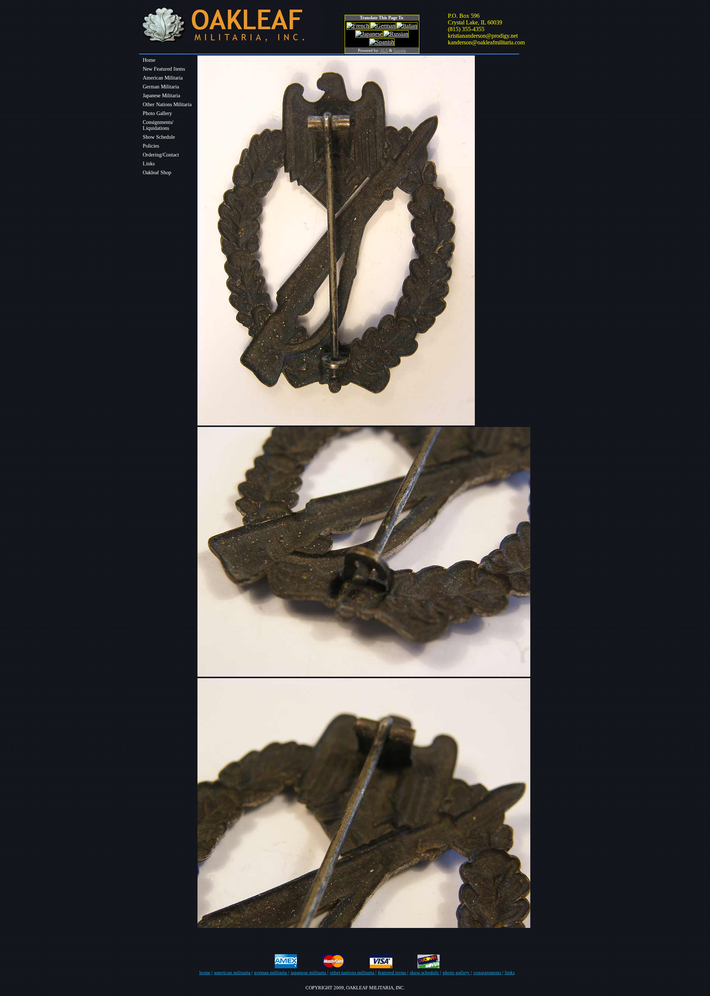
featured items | (393, 972)
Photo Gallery (157, 113)
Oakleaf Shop (157, 172)
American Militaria (163, 78)
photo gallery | (457, 972)
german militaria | (271, 972)
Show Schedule (159, 137)
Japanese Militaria (161, 95)
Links (149, 163)
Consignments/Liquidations (158, 125)
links (510, 972)
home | (206, 972)
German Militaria (161, 87)
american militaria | (233, 972)
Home (149, 60)
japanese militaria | (309, 972)
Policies (151, 146)
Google (399, 50)
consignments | (488, 972)
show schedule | (425, 972)
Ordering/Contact (161, 155)
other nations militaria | (353, 972)
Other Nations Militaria (167, 104)
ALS (384, 50)
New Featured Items (164, 69)
